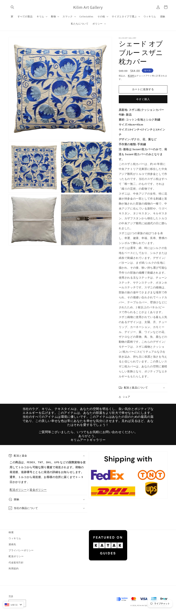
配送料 (131, 75)
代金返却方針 (16, 562)
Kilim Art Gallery (144, 605)
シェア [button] (126, 396)
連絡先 (12, 544)
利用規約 (14, 568)
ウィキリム (15, 538)
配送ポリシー (18, 490)
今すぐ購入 (143, 99)
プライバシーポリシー (21, 550)
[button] (12, 7)
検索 (11, 532)
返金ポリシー (38, 490)
